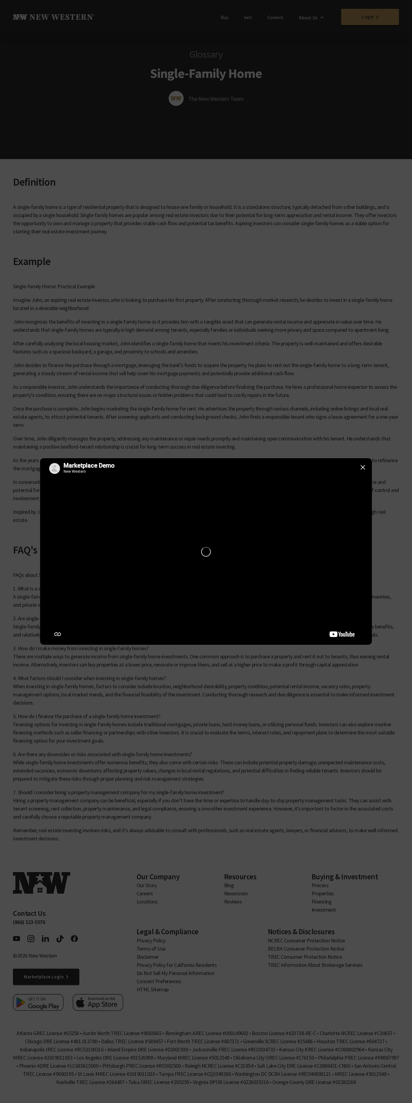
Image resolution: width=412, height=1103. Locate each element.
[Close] (362, 467)
